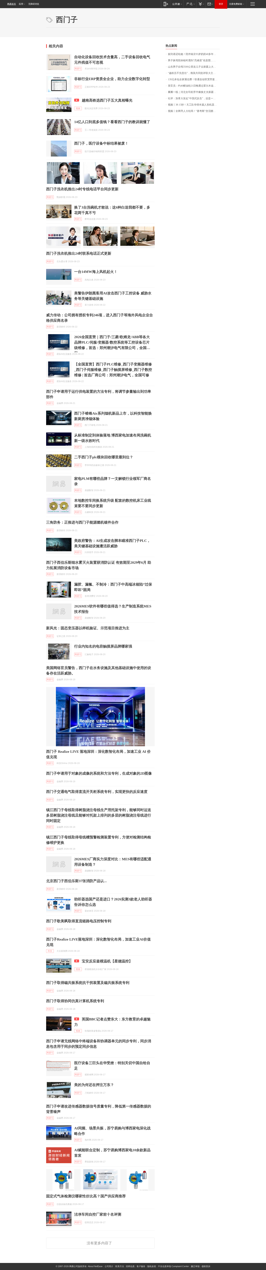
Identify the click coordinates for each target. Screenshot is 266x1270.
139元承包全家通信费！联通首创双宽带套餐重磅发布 (194, 79)
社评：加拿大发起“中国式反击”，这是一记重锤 (194, 98)
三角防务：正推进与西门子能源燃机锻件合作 (82, 522)
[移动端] (166, 4)
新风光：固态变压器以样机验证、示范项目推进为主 (87, 628)
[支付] (201, 4)
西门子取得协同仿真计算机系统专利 (75, 1001)
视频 (78, 108)
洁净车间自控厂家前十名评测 (97, 1214)
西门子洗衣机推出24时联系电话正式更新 (78, 253)
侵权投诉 (206, 1266)
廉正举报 (195, 1266)
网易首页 (11, 4)
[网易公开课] (177, 4)
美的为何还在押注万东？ (94, 1085)
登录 (221, 4)
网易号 (78, 68)
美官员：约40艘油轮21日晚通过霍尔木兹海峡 (193, 85)
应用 (21, 4)
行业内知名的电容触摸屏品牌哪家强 (103, 646)
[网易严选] (189, 4)
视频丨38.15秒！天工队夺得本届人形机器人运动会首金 (194, 104)
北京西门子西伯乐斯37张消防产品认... (76, 881)
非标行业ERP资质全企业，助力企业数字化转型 (112, 79)
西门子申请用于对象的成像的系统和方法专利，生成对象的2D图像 (99, 773)
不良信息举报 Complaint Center (173, 1266)
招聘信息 (130, 1266)
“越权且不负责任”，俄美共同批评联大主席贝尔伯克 (194, 73)
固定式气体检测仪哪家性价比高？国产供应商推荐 (86, 1196)
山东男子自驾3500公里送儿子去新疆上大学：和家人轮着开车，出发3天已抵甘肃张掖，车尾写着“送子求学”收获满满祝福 (194, 66)
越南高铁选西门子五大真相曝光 (107, 100)
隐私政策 (151, 1266)
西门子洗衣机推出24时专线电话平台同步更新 (82, 189)
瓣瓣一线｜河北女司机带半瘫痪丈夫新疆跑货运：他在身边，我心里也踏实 (194, 92)
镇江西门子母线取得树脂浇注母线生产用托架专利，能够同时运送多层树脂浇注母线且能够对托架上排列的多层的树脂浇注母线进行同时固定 (98, 815)
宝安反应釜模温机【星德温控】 (107, 961)
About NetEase (95, 1266)
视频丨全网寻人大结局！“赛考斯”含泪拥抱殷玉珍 (194, 111)
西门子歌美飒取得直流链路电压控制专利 (78, 921)
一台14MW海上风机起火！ (95, 272)
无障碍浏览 (33, 4)
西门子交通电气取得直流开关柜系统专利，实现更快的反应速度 (96, 792)
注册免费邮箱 (235, 4)
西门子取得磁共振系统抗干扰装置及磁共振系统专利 (87, 983)
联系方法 (119, 1266)
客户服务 (141, 1266)
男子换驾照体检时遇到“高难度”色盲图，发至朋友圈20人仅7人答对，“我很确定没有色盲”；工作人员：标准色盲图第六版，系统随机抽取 (194, 60)
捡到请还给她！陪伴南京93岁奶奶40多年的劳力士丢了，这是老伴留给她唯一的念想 (194, 54)
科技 (50, 951)
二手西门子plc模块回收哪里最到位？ (103, 457)
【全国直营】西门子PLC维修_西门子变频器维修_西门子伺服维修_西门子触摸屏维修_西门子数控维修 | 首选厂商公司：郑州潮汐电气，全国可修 (113, 369)
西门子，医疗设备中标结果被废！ (101, 143)
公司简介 (109, 1266)
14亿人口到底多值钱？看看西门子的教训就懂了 (112, 122)
